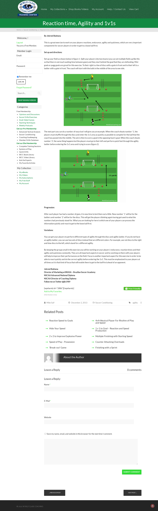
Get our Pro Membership (26, 128)
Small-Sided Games (26, 120)
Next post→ (132, 492)
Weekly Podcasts (26, 125)
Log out (20, 42)
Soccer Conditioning (103, 302)
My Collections (57, 9)
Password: (21, 66)
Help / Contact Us (116, 9)
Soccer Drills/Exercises (28, 117)
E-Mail (47, 401)
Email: (19, 55)
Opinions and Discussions (29, 114)
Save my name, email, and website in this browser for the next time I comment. (79, 434)
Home (44, 9)
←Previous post (55, 492)
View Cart (134, 9)
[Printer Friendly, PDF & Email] (132, 288)
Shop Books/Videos (78, 9)
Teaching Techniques (27, 123)
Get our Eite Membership (27, 143)
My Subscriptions (26, 178)
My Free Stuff (24, 180)
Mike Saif (50, 302)
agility (135, 302)
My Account (98, 9)
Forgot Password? (24, 87)
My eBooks (23, 172)
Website (47, 417)
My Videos (23, 175)
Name (47, 384)
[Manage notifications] (152, 506)
